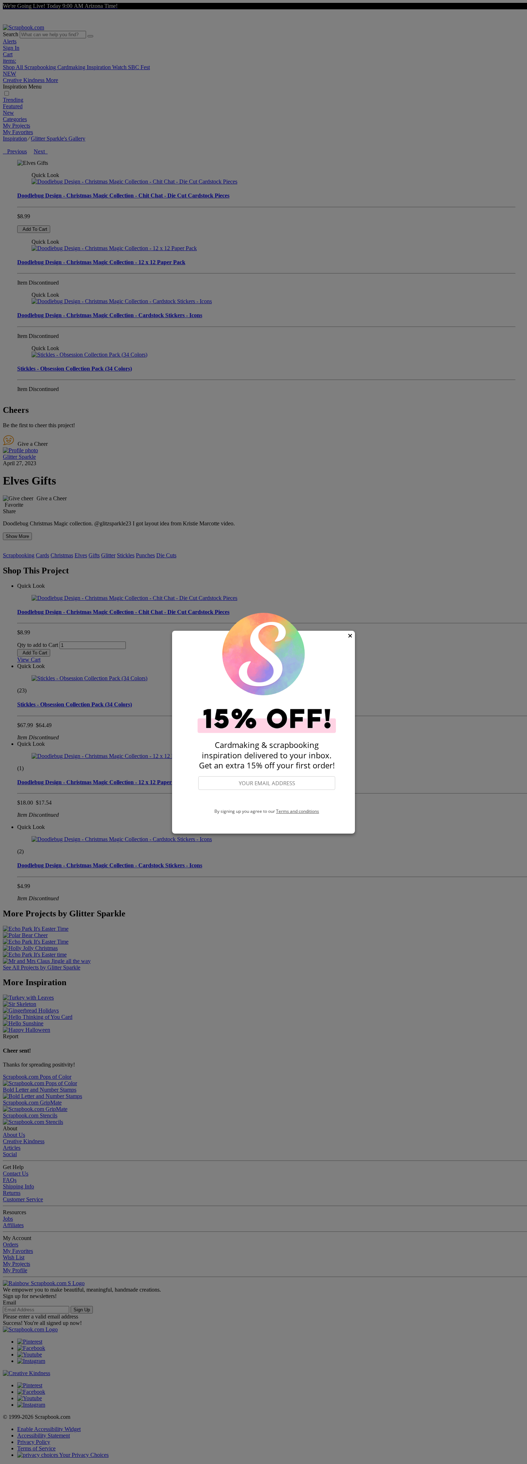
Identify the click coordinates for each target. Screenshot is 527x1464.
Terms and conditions (297, 811)
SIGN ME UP (266, 799)
